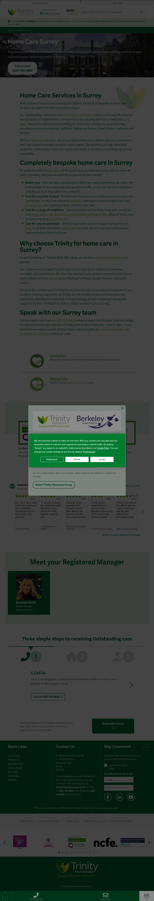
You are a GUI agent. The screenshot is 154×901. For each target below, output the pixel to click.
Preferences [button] (89, 452)
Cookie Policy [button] (103, 448)
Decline (77, 459)
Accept (102, 459)
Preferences (52, 459)
